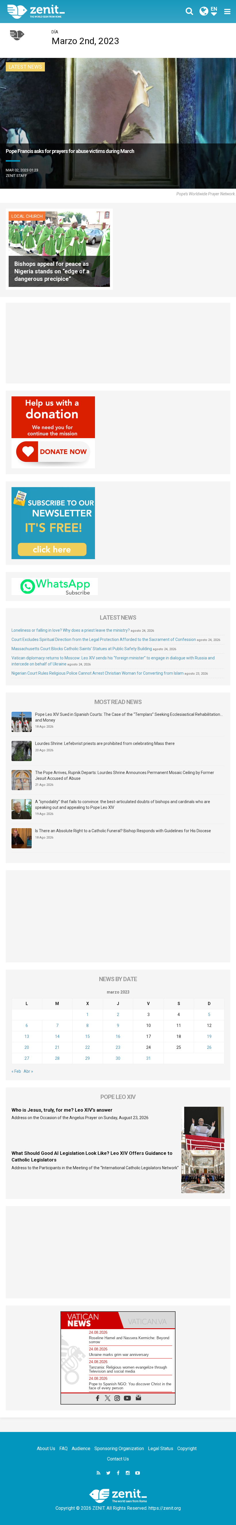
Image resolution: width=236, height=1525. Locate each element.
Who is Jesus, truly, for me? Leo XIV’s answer (62, 1110)
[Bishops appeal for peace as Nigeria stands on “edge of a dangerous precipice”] (59, 249)
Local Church (27, 216)
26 (209, 1047)
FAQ (63, 1448)
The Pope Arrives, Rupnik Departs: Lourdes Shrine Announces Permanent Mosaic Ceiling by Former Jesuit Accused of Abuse (124, 775)
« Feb (16, 1071)
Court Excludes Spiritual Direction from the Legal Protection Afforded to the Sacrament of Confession (104, 639)
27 (26, 1058)
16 (118, 1036)
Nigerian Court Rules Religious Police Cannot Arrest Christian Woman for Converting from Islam (98, 673)
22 (87, 1047)
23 (118, 1047)
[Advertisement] (118, 343)
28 (57, 1058)
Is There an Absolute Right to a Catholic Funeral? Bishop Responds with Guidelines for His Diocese (123, 830)
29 (87, 1058)
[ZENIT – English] (66, 11)
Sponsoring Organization (119, 1448)
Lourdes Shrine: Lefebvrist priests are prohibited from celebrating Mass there (105, 743)
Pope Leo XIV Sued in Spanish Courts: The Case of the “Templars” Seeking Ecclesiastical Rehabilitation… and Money (129, 717)
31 (148, 1058)
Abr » (28, 1071)
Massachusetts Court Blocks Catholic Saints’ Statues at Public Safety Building (82, 648)
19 (209, 1036)
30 (118, 1058)
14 (57, 1036)
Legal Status (160, 1448)
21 (57, 1047)
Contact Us (118, 1459)
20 (26, 1047)
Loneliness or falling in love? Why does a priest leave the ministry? (71, 630)
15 (87, 1036)
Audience (81, 1448)
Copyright (187, 1448)
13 (26, 1036)
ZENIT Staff (16, 175)
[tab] (89, 1320)
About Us (46, 1448)
